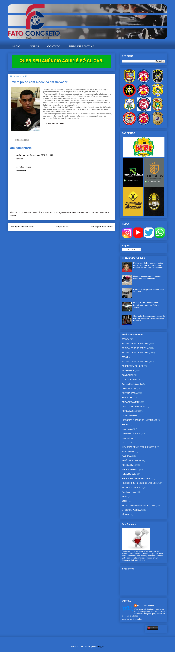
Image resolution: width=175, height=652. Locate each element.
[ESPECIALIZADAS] (129, 96)
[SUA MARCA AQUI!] (61, 67)
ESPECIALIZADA (129, 393)
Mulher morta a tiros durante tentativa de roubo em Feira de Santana (146, 305)
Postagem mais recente (22, 226)
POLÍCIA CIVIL (128, 465)
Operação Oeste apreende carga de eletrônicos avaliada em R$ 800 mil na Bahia (149, 318)
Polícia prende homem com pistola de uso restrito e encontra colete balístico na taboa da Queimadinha (148, 265)
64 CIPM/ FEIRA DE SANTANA (135, 343)
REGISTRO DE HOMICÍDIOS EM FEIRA (139, 483)
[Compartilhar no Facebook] (24, 140)
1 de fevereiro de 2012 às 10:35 (39, 155)
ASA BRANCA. (128, 370)
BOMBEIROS (127, 375)
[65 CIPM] (143, 96)
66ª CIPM (126, 357)
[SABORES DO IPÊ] (143, 157)
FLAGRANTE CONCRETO (133, 407)
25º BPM (125, 339)
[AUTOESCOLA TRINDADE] (133, 215)
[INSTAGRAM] (127, 237)
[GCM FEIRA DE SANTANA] (129, 110)
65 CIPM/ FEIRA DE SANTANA (135, 348)
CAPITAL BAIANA (129, 380)
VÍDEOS (34, 46)
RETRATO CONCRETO (132, 487)
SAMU (124, 496)
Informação (127, 429)
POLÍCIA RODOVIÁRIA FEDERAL (136, 478)
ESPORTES (127, 397)
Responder (21, 171)
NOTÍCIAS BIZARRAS (131, 460)
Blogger (100, 646)
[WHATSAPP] (160, 237)
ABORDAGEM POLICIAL (132, 366)
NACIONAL (127, 456)
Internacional (127, 438)
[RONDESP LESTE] (129, 82)
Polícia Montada (129, 474)
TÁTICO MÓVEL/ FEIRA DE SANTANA (138, 505)
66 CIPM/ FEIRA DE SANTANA (135, 352)
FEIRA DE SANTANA (81, 46)
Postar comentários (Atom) (65, 236)
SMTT (124, 501)
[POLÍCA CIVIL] (158, 125)
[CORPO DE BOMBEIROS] (129, 125)
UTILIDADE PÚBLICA (131, 510)
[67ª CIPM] (143, 125)
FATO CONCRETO (145, 605)
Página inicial (62, 226)
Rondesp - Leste (129, 492)
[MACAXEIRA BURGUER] (154, 215)
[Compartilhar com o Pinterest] (27, 140)
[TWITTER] (149, 237)
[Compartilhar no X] (22, 140)
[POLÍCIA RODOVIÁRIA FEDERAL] (158, 96)
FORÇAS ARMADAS (131, 411)
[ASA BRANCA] (158, 82)
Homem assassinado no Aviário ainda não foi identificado (147, 277)
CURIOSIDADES (129, 388)
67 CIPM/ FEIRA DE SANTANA (135, 362)
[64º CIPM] (143, 82)
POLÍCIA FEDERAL (130, 469)
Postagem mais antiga (102, 226)
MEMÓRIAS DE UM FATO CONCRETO (139, 447)
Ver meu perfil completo (132, 619)
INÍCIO (16, 46)
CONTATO (53, 46)
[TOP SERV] (154, 186)
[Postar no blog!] (19, 140)
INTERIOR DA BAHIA (131, 433)
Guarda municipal (129, 415)
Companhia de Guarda (132, 384)
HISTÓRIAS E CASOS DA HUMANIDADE (139, 420)
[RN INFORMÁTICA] (133, 186)
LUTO (124, 442)
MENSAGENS (128, 451)
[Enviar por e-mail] (16, 140)
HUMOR (125, 424)
